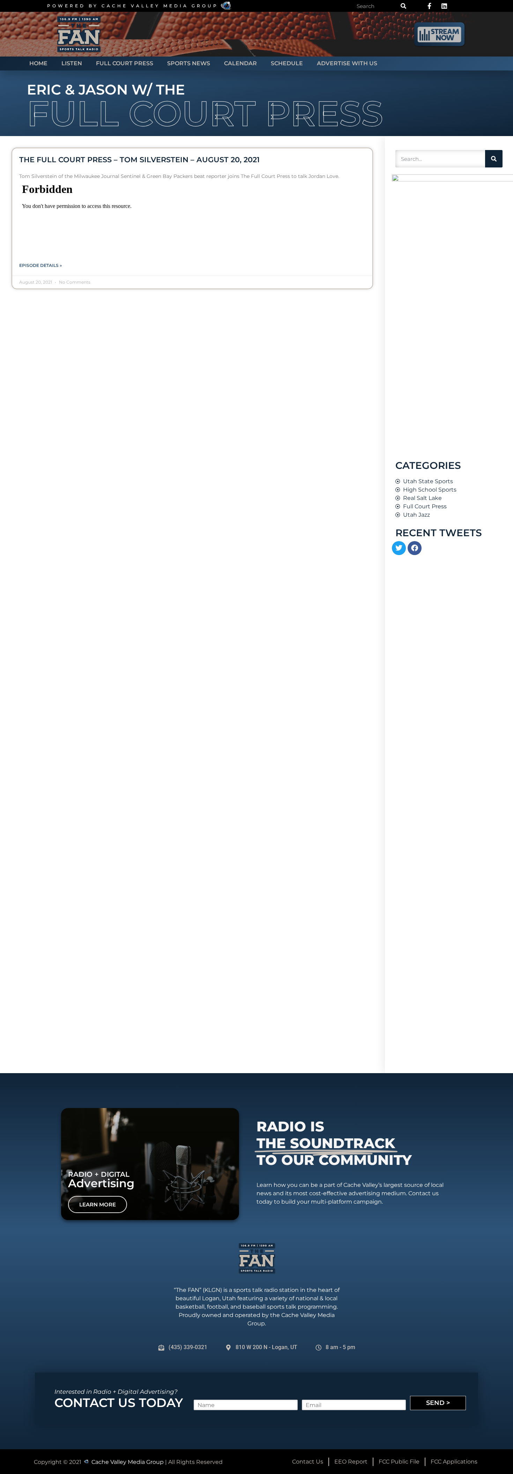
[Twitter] (399, 548)
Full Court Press (124, 63)
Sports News (188, 63)
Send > (438, 1403)
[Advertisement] (444, 952)
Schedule (287, 63)
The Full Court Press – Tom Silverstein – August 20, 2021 (139, 159)
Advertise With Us (347, 63)
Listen (71, 63)
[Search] (403, 6)
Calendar (240, 63)
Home (38, 63)
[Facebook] (415, 548)
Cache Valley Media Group (160, 5)
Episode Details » (40, 265)
